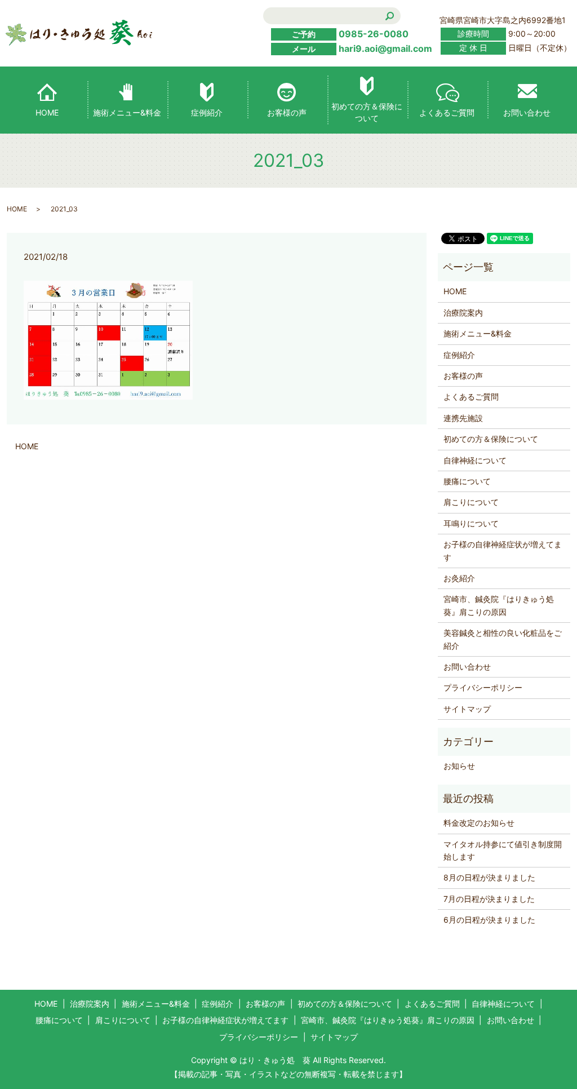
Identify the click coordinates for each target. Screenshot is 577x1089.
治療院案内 (463, 312)
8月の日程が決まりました (489, 877)
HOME (47, 112)
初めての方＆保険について (366, 112)
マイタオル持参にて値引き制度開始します (502, 850)
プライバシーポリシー (482, 687)
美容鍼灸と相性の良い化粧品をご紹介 (502, 639)
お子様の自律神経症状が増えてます (502, 550)
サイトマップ (467, 709)
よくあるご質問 (446, 112)
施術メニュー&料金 (127, 112)
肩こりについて (471, 502)
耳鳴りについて (471, 523)
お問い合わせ (527, 112)
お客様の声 (287, 112)
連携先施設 (463, 418)
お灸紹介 (459, 578)
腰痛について (467, 481)
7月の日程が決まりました (489, 899)
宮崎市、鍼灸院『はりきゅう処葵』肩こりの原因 (498, 605)
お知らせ (459, 766)
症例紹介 (207, 112)
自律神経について (475, 460)
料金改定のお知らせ (478, 822)
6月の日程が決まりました (489, 919)
